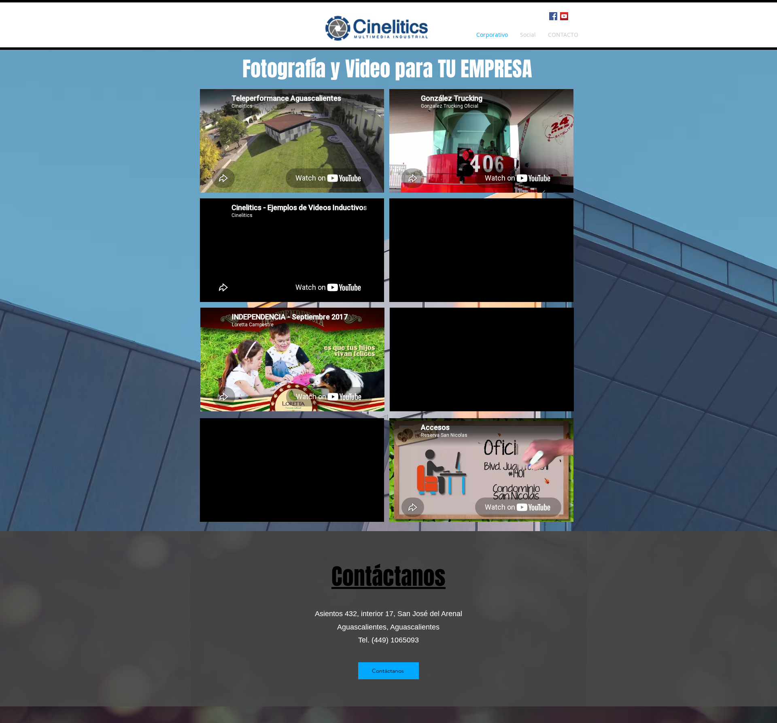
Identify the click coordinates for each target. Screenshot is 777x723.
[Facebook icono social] (553, 16)
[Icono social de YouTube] (564, 16)
